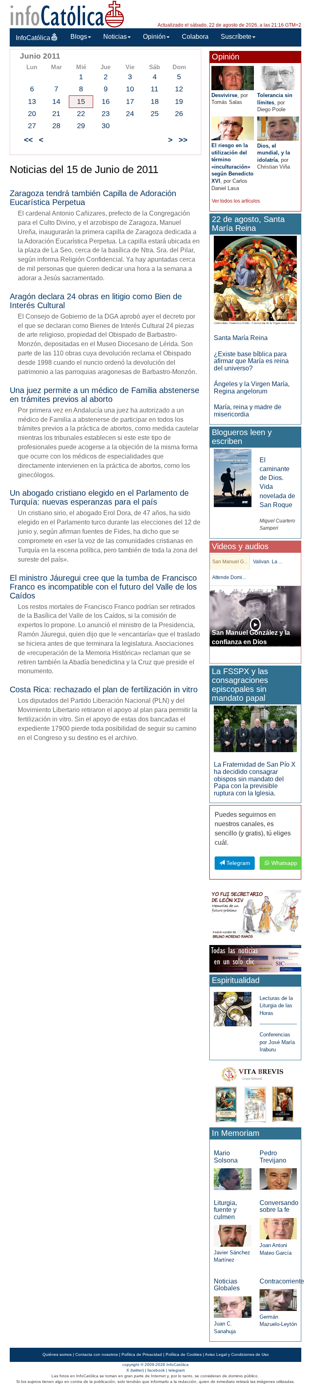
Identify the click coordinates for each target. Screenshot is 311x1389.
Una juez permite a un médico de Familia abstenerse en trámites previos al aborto (104, 395)
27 (32, 126)
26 (179, 114)
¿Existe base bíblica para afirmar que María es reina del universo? (251, 361)
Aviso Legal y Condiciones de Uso (237, 1354)
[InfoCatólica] (67, 13)
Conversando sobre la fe (279, 1206)
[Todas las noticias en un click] (255, 958)
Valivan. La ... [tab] (267, 561)
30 (106, 126)
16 (106, 101)
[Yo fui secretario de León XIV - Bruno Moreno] (255, 914)
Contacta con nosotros (96, 1354)
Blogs (78, 36)
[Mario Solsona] (232, 1178)
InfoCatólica (33, 37)
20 (32, 114)
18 (155, 101)
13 (32, 101)
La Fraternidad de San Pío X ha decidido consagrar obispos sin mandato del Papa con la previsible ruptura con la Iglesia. (255, 778)
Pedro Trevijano (273, 1157)
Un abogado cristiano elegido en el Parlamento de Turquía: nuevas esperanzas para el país (99, 497)
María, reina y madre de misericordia (247, 411)
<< (28, 139)
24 (130, 114)
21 (56, 114)
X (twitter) (135, 1370)
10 (130, 89)
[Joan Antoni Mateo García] (278, 1228)
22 (81, 114)
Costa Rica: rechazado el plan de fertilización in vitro (104, 689)
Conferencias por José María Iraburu (277, 1042)
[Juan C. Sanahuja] (232, 1307)
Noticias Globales (227, 1285)
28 (56, 126)
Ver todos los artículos (236, 201)
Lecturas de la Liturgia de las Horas (276, 1005)
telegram (176, 1370)
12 (179, 89)
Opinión (154, 36)
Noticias (115, 36)
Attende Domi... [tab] (229, 577)
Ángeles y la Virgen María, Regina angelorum (252, 388)
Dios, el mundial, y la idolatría (273, 153)
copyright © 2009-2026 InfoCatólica (155, 1364)
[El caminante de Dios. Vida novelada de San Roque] (232, 477)
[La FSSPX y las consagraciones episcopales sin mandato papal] (255, 728)
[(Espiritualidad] (232, 1007)
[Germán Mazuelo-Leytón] (278, 1299)
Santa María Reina (241, 337)
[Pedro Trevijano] (278, 1178)
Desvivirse (224, 95)
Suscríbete (236, 36)
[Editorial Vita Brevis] (255, 1093)
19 (179, 101)
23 (106, 114)
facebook (156, 1370)
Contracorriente (282, 1281)
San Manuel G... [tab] (229, 561)
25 (155, 114)
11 (154, 89)
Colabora (195, 36)
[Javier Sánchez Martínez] (232, 1235)
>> (183, 139)
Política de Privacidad (141, 1354)
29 (81, 126)
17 (130, 101)
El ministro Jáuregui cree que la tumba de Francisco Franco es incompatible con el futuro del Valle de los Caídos (103, 586)
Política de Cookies (184, 1354)
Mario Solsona (226, 1157)
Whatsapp (283, 863)
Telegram (237, 863)
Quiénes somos (57, 1354)
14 (56, 101)
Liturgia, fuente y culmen (225, 1209)
